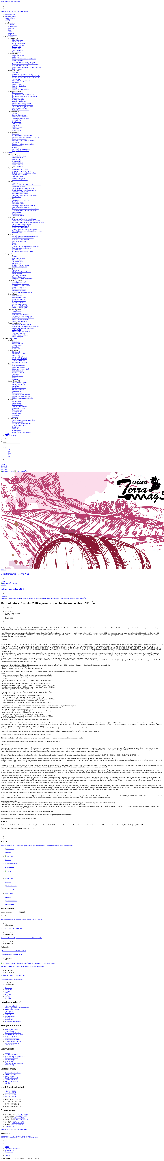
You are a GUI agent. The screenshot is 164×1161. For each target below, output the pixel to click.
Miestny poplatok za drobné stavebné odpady (25, 64)
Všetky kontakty (9, 1126)
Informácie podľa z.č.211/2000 (21, 325)
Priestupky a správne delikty (20, 239)
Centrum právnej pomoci (19, 425)
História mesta (16, 403)
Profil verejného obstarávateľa (21, 314)
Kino (9, 30)
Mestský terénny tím (18, 99)
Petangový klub (17, 393)
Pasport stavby (16, 212)
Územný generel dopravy (19, 139)
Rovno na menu (15, 1)
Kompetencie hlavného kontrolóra (22, 279)
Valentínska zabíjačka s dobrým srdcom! (11, 979)
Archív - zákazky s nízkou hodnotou (23, 318)
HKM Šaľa (15, 386)
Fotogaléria (15, 347)
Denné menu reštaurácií (19, 367)
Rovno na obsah (6, 1)
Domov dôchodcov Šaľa (19, 108)
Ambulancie (15, 374)
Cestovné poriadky (17, 376)
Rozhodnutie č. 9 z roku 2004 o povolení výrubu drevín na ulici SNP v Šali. (64, 598)
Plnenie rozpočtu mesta (19, 297)
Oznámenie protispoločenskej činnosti (23, 328)
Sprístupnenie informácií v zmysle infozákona (25, 246)
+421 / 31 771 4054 (19, 1118)
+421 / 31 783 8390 (17, 1124)
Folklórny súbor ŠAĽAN (19, 357)
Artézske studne (17, 127)
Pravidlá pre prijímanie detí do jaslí (22, 74)
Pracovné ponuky (17, 371)
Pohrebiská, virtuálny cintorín (21, 149)
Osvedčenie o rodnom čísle (20, 192)
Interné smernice (17, 273)
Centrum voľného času (19, 86)
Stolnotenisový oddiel (18, 389)
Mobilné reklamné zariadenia (21, 227)
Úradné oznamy (9, 1065)
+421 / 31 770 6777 (21, 1116)
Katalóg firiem (16, 379)
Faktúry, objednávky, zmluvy (21, 331)
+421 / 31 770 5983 (10, 1094)
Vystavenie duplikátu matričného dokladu (24, 195)
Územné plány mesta (18, 277)
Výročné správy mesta (19, 301)
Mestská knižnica (17, 345)
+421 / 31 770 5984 (10, 1096)
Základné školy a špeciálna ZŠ (21, 81)
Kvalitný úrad (16, 159)
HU (9, 453)
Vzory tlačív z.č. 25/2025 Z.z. (21, 200)
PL (9, 456)
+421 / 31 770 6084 (18, 1123)
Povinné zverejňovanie (11, 1029)
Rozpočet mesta (17, 296)
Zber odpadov (9, 1011)
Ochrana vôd (16, 125)
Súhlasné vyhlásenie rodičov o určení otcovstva (26, 185)
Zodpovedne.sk (16, 430)
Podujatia (11, 28)
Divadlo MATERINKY (19, 354)
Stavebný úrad (9, 1019)
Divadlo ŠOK (16, 355)
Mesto (10, 253)
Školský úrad (16, 72)
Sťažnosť (15, 244)
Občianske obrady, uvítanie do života (23, 188)
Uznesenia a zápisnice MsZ (20, 284)
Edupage (14, 88)
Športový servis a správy (19, 382)
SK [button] (6, 447)
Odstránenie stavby (18, 215)
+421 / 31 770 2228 (22, 1119)
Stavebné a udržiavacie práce (21, 207)
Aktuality (13, 23)
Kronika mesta (16, 413)
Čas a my (11, 33)
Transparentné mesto (13, 598)
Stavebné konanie (17, 202)
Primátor (14, 256)
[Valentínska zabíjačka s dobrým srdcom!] (13, 975)
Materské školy (16, 79)
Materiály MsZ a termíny (19, 282)
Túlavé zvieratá (16, 130)
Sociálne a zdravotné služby (13, 1021)
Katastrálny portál (17, 422)
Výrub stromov (16, 122)
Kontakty (7, 20)
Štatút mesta (15, 270)
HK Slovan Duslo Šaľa (19, 384)
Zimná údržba (16, 147)
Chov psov (15, 128)
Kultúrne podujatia (17, 343)
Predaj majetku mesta (18, 302)
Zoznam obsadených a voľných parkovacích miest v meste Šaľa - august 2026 (21, 938)
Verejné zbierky (17, 232)
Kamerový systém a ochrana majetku (23, 144)
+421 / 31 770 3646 (18, 1121)
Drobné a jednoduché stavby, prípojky (23, 205)
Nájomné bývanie (17, 93)
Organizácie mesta (17, 261)
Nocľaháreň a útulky (18, 98)
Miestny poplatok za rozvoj (20, 65)
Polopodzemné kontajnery (20, 117)
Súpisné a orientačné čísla (20, 180)
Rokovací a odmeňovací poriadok (22, 292)
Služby (11, 152)
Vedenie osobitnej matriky (20, 193)
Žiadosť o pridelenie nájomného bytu (23, 94)
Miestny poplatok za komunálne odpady (24, 62)
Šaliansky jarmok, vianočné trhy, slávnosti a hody (27, 231)
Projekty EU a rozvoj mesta (20, 265)
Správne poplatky (17, 69)
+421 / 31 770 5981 (10, 1091)
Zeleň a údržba (16, 120)
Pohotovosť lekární (18, 372)
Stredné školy (16, 82)
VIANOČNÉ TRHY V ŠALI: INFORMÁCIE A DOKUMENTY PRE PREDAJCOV (22, 967)
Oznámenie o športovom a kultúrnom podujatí (26, 221)
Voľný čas (14, 338)
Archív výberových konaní (20, 335)
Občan (11, 36)
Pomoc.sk (15, 429)
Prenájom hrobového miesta (20, 151)
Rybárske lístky (16, 250)
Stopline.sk (15, 427)
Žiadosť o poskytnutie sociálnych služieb (24, 96)
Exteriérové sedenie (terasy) (20, 226)
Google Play (8, 1137)
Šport (10, 31)
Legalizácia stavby (17, 214)
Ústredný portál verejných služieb (22, 432)
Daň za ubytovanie (17, 60)
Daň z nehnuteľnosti (18, 55)
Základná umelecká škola (19, 362)
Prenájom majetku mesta (19, 304)
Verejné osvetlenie (17, 146)
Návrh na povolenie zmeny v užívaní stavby (25, 209)
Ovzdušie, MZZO (17, 123)
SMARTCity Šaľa (17, 50)
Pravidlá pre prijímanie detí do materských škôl (26, 76)
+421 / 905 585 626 (22, 1114)
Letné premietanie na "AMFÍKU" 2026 (11, 954)
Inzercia (14, 377)
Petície (14, 243)
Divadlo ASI (16, 352)
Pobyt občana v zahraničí (19, 175)
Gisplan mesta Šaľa (10, 1076)
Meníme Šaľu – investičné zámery (47, 845)
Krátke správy (23, 845)
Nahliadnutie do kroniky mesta (21, 248)
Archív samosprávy (18, 336)
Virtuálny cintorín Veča (11, 1079)
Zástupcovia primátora (19, 258)
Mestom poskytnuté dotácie (20, 333)
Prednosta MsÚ (16, 161)
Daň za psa (15, 57)
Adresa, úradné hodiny (19, 156)
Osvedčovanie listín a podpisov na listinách (25, 236)
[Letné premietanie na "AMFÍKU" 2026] (13, 951)
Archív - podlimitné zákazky (20, 319)
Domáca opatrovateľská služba (21, 103)
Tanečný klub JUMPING (19, 359)
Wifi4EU (7, 1083)
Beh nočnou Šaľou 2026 (12, 589)
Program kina (16, 342)
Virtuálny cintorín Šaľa (11, 1078)
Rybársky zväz (16, 391)
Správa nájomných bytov (19, 307)
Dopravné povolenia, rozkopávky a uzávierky (26, 137)
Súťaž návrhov (16, 313)
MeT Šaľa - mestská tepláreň (20, 110)
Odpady (14, 113)
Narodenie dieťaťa (17, 183)
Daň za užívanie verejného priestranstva (24, 59)
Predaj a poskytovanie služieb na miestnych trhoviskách (28, 222)
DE (9, 454)
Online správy (12, 35)
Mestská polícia (16, 47)
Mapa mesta (15, 142)
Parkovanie (15, 134)
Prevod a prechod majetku (20, 306)
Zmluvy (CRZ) (16, 330)
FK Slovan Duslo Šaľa (19, 388)
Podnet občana (16, 42)
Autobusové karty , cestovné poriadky (23, 140)
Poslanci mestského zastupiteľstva (15, 1056)
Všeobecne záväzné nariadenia (21, 272)
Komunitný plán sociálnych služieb (22, 105)
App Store (27, 1137)
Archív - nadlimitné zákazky (20, 321)
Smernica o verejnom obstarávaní (22, 316)
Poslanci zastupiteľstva (19, 287)
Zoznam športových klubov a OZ (22, 394)
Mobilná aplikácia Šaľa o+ (12, 1073)
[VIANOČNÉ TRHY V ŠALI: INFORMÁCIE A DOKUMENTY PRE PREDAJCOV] (28, 963)
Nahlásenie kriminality (19, 45)
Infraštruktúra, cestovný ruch (20, 408)
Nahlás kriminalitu (10, 16)
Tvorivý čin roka (17, 411)
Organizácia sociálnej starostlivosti (22, 106)
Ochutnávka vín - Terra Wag (15, 574)
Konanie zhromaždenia (19, 241)
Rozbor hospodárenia (18, 299)
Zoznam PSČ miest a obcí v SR (21, 423)
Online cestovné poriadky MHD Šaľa (23, 420)
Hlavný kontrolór (17, 260)
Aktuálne (11, 24)
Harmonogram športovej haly (21, 396)
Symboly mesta (16, 401)
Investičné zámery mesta (19, 267)
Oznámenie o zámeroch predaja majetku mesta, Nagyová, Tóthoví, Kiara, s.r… (22, 919)
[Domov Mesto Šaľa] (14, 471)
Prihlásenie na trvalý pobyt (20, 169)
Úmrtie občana (16, 197)
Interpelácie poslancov (19, 290)
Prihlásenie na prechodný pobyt (21, 171)
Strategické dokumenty (19, 275)
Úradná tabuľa (12, 26)
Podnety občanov (10, 18)
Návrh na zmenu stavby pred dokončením (24, 210)
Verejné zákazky (17, 311)
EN (9, 451)
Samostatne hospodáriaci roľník (21, 224)
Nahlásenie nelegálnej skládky (21, 118)
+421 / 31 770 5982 (10, 1093)
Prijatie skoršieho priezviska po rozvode (24, 190)
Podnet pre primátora (18, 43)
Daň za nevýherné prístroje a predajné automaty (26, 67)
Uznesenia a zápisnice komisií (21, 285)
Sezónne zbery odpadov (19, 115)
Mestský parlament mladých (20, 89)
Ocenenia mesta (17, 410)
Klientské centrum (17, 40)
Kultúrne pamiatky (17, 405)
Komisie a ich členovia (19, 289)
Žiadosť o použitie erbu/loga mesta (22, 251)
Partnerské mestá (17, 263)
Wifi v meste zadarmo (18, 365)
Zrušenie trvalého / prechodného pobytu (24, 173)
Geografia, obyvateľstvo (19, 406)
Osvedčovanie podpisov (12, 1009)
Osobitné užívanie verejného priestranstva (24, 229)
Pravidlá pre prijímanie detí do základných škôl (26, 77)
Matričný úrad (9, 1018)
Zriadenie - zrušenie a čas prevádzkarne (24, 219)
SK (9, 449)
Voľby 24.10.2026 (10, 435)
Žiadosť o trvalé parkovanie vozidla (23, 135)
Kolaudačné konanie (18, 203)
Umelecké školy (17, 84)
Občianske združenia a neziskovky (22, 398)
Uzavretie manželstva (18, 186)
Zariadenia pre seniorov (19, 101)
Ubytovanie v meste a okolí (20, 369)
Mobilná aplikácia (10, 14)
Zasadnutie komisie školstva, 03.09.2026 (11, 928)
